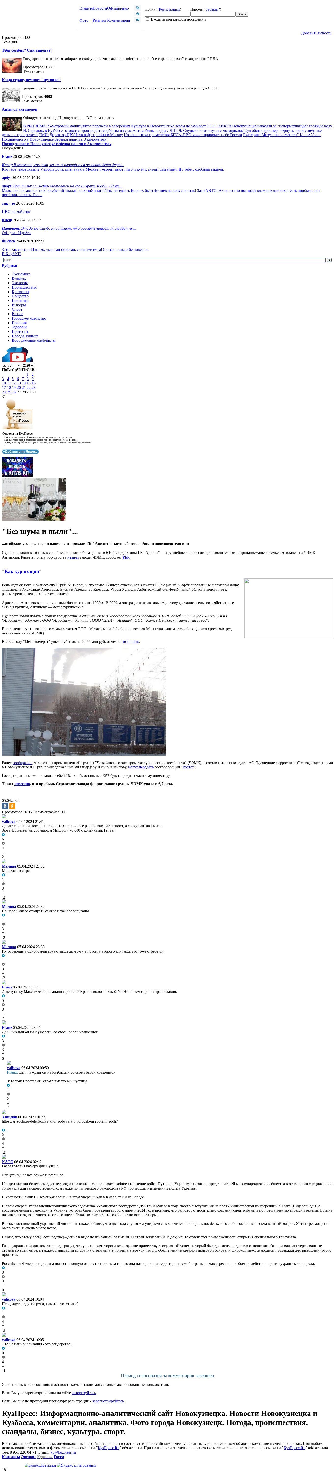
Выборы (19, 305)
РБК (126, 557)
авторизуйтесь (84, 1393)
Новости (100, 8)
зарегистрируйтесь (108, 1401)
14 (24, 383)
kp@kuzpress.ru (63, 1452)
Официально (118, 8)
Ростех (188, 767)
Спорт (17, 309)
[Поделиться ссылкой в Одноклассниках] (12, 806)
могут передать (141, 767)
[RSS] (137, 9)
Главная (86, 8)
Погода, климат (25, 336)
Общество (20, 296)
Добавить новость (316, 33)
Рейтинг (100, 20)
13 (19, 383)
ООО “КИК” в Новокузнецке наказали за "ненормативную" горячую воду (269, 126)
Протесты (20, 331)
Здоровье (19, 327)
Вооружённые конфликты (33, 340)
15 (29, 383)
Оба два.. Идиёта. (16, 233)
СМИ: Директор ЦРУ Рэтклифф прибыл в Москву (81, 135)
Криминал (20, 292)
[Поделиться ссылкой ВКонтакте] (5, 806)
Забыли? (213, 9)
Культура (19, 278)
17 (4, 387)
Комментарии (118, 20)
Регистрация (169, 9)
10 (4, 383)
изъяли (73, 557)
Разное (17, 314)
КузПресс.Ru (108, 1448)
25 (9, 392)
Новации (19, 323)
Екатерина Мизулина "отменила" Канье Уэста (282, 135)
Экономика (21, 274)
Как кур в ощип (22, 571)
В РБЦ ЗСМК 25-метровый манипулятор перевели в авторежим (76, 126)
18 (9, 387)
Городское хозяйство (29, 318)
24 (4, 392)
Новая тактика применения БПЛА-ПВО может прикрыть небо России (183, 135)
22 (29, 387)
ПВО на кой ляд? (16, 211)
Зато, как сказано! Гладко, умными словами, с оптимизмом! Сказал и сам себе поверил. (75, 249)
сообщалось (22, 763)
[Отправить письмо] (137, 21)
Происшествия (24, 287)
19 (14, 387)
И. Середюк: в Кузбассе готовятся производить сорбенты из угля (77, 130)
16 (34, 383)
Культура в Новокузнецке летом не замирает (168, 126)
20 (19, 387)
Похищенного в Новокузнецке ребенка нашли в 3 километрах (54, 139)
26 (14, 392)
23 (34, 387)
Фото (83, 20)
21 (24, 387)
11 (9, 383)
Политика (20, 300)
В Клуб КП (11, 254)
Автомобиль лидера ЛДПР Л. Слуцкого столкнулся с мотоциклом (188, 130)
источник (131, 641)
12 (14, 383)
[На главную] (137, 15)
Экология (20, 283)
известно (22, 784)
